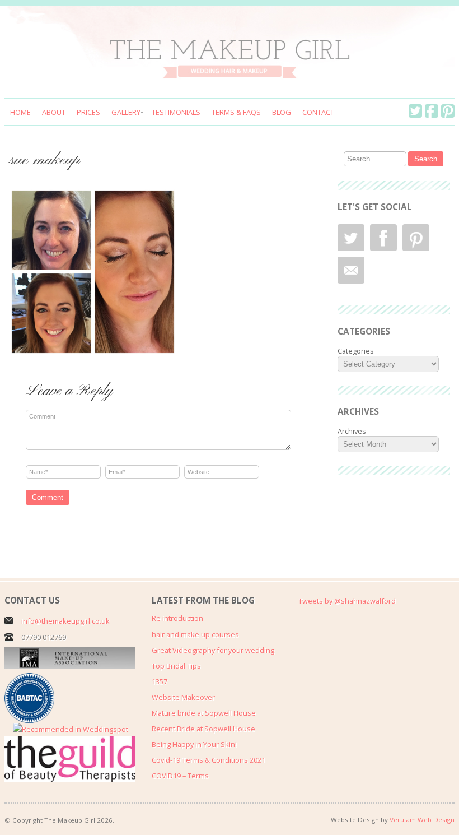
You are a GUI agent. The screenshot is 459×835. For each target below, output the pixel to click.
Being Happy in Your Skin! (194, 744)
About (53, 112)
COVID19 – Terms (180, 776)
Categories (356, 351)
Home (20, 112)
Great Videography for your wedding (213, 650)
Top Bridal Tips (176, 666)
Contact (318, 112)
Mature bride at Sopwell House (204, 713)
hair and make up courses (195, 634)
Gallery (125, 112)
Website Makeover (183, 697)
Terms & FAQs (236, 112)
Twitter (415, 111)
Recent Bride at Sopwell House (203, 728)
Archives (352, 431)
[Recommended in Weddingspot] (70, 729)
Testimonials (176, 112)
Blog (281, 112)
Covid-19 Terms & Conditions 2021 (208, 760)
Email (351, 270)
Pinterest (448, 111)
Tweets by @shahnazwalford (347, 601)
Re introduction (177, 618)
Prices (88, 112)
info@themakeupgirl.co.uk (65, 621)
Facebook (431, 111)
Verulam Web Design (422, 819)
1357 (159, 681)
